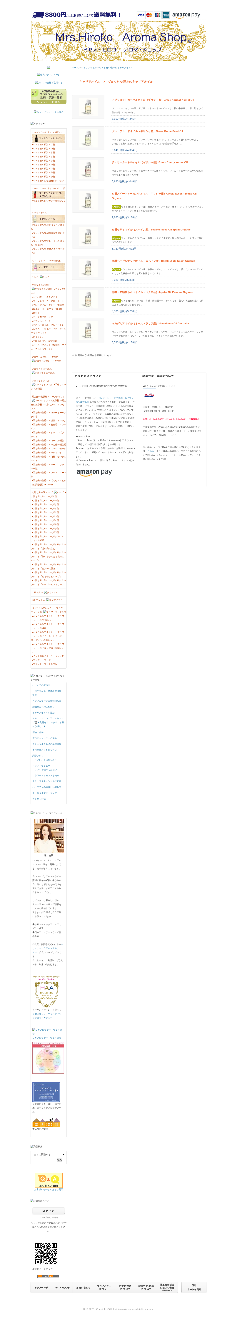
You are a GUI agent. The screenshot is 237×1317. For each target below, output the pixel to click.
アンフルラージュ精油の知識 (46, 701)
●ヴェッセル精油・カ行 (43, 148)
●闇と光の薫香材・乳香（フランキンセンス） (48, 404)
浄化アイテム (39, 600)
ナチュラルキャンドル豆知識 (46, 781)
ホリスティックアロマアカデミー (47, 948)
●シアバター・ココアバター (46, 297)
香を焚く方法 (39, 799)
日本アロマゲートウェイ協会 (46, 1038)
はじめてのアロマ (41, 685)
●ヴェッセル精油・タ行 (43, 156)
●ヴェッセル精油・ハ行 (43, 164)
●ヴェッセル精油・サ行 (43, 152)
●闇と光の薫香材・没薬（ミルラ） (49, 420)
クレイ (35, 277)
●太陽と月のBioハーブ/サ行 (45, 504)
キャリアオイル (39, 212)
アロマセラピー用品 (42, 369)
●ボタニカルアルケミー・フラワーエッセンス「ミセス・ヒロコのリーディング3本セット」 (48, 636)
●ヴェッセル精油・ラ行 (43, 176)
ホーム (75, 67)
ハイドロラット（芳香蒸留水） (47, 261)
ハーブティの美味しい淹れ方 (46, 787)
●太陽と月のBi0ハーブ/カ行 (45, 500)
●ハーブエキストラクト (43, 317)
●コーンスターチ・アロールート (48, 301)
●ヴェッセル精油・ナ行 (43, 160)
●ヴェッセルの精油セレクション (48, 180)
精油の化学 (38, 732)
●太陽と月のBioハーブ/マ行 (45, 520)
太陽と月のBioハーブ (42, 492)
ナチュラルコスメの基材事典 (46, 744)
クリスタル (37, 592)
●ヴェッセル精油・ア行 (43, 144)
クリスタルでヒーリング (44, 793)
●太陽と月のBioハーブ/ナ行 (45, 512)
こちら (150, 451)
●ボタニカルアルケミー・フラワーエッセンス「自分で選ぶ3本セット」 (48, 648)
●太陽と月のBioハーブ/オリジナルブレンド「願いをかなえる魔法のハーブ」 (48, 556)
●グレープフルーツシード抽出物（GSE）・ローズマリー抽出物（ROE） (47, 309)
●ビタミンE (37, 337)
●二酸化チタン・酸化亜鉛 (44, 341)
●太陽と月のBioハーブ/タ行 (45, 508)
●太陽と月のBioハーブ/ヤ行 (45, 524)
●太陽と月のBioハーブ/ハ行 (45, 516)
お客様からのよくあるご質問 (48, 1189)
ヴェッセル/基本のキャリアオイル (116, 67)
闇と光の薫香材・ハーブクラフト (48, 396)
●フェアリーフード (41, 660)
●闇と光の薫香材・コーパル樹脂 (48, 440)
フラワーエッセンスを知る (45, 775)
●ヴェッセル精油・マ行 (43, 168)
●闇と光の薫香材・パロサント (47, 452)
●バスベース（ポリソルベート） (48, 325)
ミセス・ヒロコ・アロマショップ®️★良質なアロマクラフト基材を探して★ (48, 722)
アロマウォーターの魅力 (44, 738)
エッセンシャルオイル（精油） (47, 132)
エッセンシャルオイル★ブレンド (48, 188)
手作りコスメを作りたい (44, 750)
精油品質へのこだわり (43, 706)
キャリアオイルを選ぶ (43, 712)
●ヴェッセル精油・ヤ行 (43, 172)
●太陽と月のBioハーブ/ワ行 (45, 532)
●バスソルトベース (41, 321)
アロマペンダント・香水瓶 (45, 357)
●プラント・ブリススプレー (46, 664)
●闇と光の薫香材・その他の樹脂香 (49, 444)
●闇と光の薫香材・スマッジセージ (49, 448)
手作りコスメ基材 (40, 285)
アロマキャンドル (40, 380)
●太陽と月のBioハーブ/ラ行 (45, 528)
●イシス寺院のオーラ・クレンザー (49, 656)
